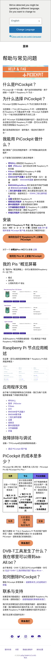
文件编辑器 (13, 428)
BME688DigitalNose (17, 185)
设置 (10, 199)
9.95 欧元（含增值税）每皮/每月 (25, 521)
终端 (10, 431)
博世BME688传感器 (19, 188)
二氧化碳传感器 (14, 191)
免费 (10, 521)
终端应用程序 (14, 213)
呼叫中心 (12, 401)
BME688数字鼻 (14, 414)
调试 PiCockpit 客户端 (17, 449)
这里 (35, 249)
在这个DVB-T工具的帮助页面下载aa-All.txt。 (24, 570)
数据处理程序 (28, 650)
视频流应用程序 (14, 202)
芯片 (10, 174)
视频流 (11, 423)
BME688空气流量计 (16, 177)
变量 (40, 521)
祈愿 (17, 650)
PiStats (11, 406)
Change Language (25, 29)
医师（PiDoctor (15, 166)
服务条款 (8, 650)
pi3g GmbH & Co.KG (28, 655)
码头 (25, 658)
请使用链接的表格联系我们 (33, 599)
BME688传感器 (26, 180)
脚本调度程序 (14, 204)
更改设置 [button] (40, 650)
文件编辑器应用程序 (16, 207)
